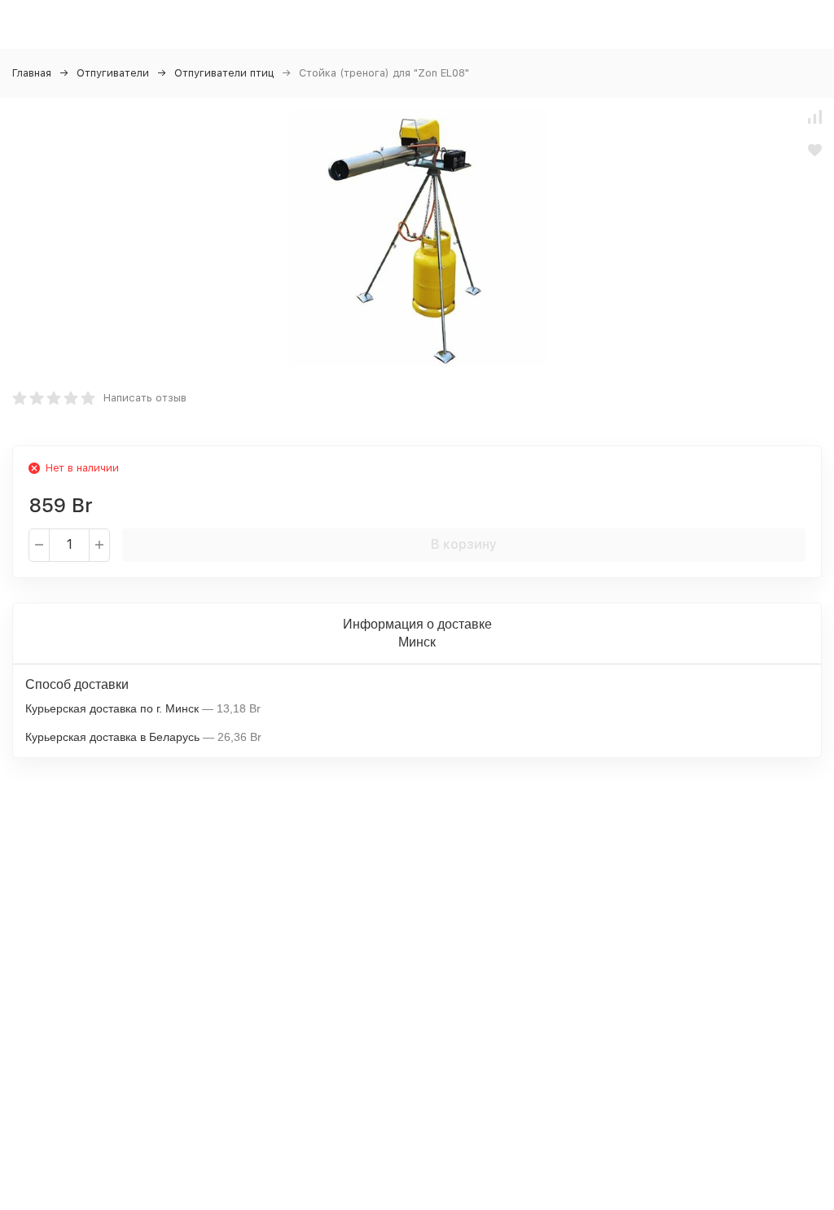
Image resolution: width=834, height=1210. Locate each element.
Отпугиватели (113, 73)
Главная (31, 73)
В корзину (464, 544)
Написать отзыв (145, 398)
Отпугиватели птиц (224, 73)
